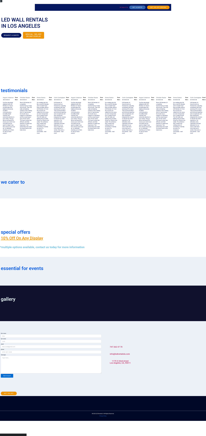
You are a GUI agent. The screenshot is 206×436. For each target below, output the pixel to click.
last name (3, 338)
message (3, 354)
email (2, 344)
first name (3, 333)
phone (2, 349)
